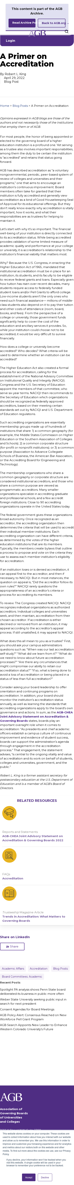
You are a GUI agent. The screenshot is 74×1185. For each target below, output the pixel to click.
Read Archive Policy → (23, 22)
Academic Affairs (13, 968)
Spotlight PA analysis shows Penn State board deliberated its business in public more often (32, 992)
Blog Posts (20, 106)
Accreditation (38, 968)
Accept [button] (28, 1177)
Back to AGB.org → (53, 23)
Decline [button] (45, 1177)
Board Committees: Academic (22, 976)
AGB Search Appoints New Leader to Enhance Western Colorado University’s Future (33, 1027)
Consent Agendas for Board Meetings (27, 1009)
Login (10, 41)
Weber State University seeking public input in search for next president (33, 1001)
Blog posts (60, 968)
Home (4, 106)
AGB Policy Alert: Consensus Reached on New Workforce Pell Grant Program (33, 1017)
